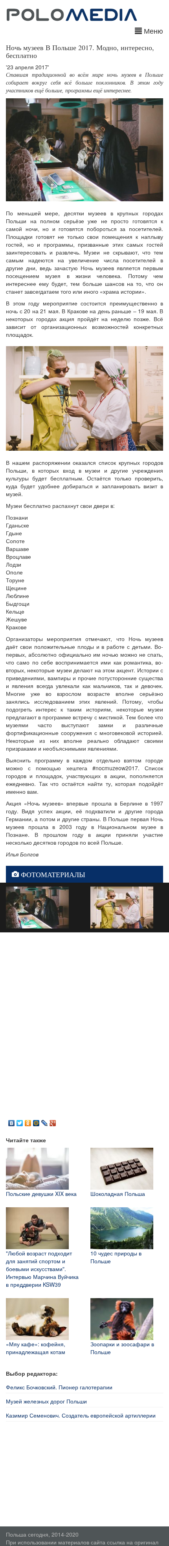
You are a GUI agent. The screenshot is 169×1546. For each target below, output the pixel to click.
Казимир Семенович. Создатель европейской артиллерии (81, 1415)
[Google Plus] (53, 1121)
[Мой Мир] (36, 1121)
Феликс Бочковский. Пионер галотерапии (59, 1387)
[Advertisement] (84, 1024)
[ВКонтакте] (11, 1121)
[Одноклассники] (28, 1121)
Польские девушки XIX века (41, 1193)
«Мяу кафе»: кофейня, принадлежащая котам (35, 1348)
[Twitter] (20, 1121)
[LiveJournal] (44, 1121)
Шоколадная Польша (117, 1193)
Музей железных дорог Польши (46, 1401)
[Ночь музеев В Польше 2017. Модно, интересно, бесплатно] (37, 906)
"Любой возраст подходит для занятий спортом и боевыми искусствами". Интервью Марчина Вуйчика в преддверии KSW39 (42, 1268)
